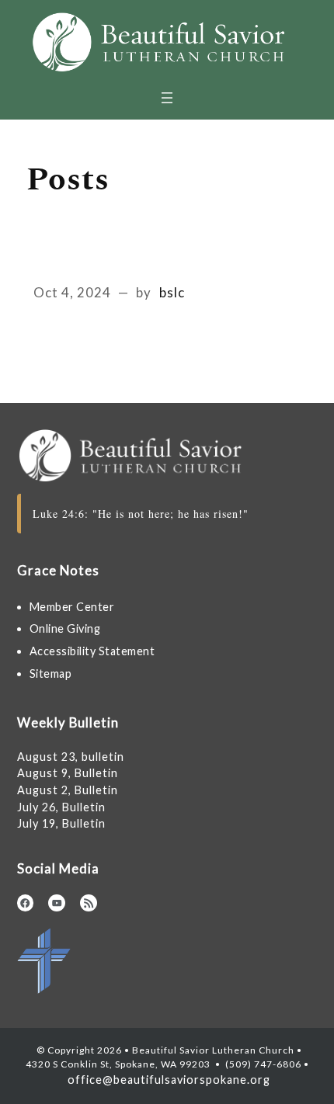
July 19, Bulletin (61, 823)
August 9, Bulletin (67, 772)
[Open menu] (167, 98)
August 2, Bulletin (67, 790)
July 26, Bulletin (61, 807)
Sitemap (51, 673)
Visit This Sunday (106, 260)
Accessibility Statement (92, 651)
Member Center (72, 606)
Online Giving (65, 628)
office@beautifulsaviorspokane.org (167, 1079)
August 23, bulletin (70, 756)
